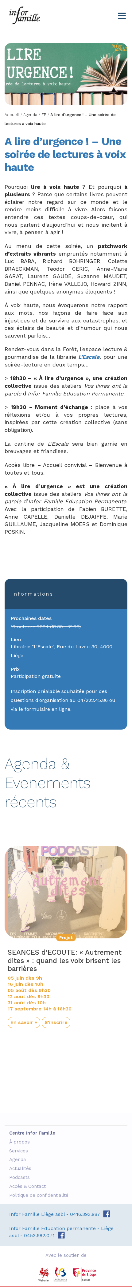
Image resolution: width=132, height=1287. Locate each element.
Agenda (18, 1159)
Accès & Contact (28, 1186)
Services (19, 1151)
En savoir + (23, 1022)
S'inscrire (56, 1022)
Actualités (21, 1168)
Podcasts (20, 1177)
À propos (20, 1142)
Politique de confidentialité (39, 1195)
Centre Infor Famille (24, 15)
